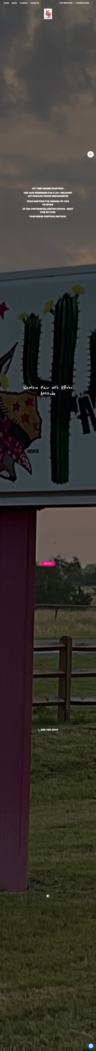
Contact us (34, 3)
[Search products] (90, 154)
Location (23, 3)
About (14, 3)
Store (6, 3)
